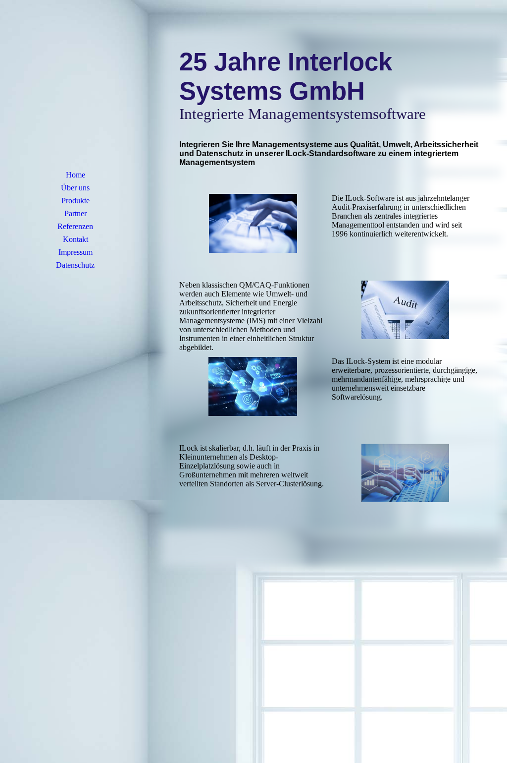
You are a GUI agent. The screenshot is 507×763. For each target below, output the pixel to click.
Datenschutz (75, 265)
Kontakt (75, 239)
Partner (75, 213)
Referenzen (75, 226)
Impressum (75, 252)
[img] (75, 92)
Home (75, 175)
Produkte (75, 200)
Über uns (75, 187)
